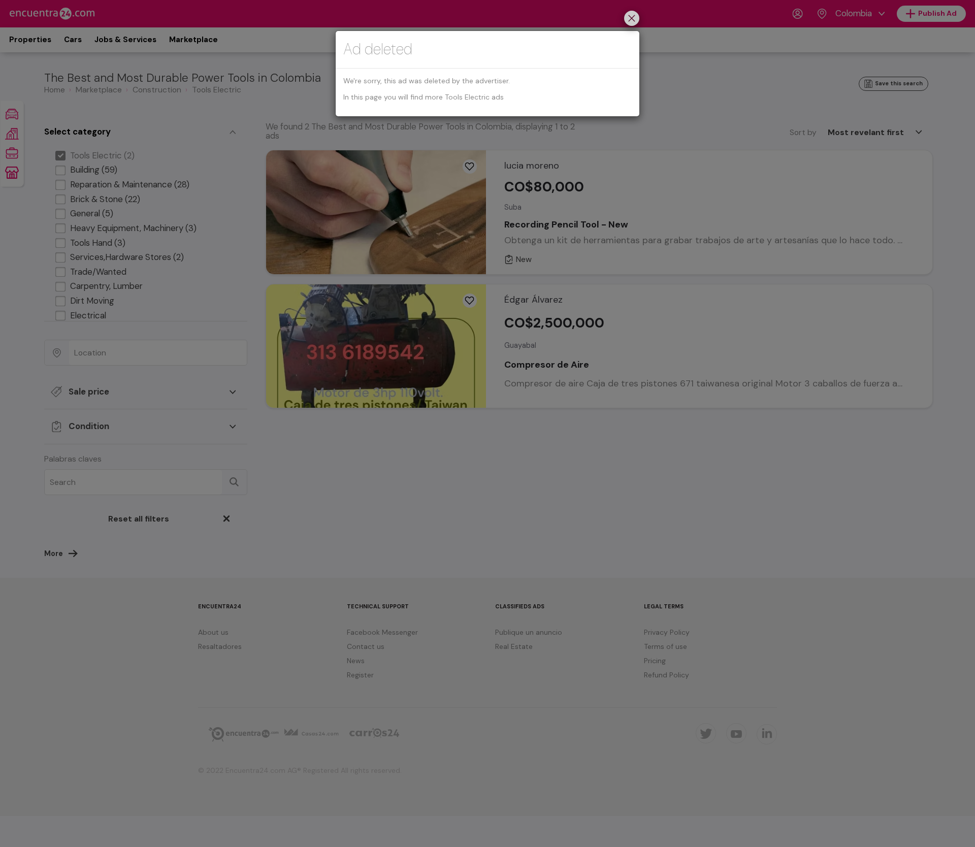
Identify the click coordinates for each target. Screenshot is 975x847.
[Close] (631, 19)
